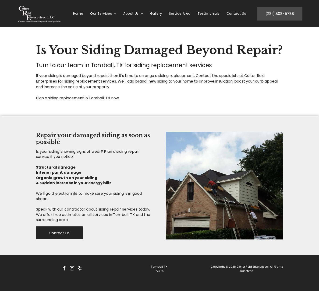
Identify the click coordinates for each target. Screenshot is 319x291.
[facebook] (64, 269)
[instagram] (72, 269)
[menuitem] (78, 13)
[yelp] (79, 269)
